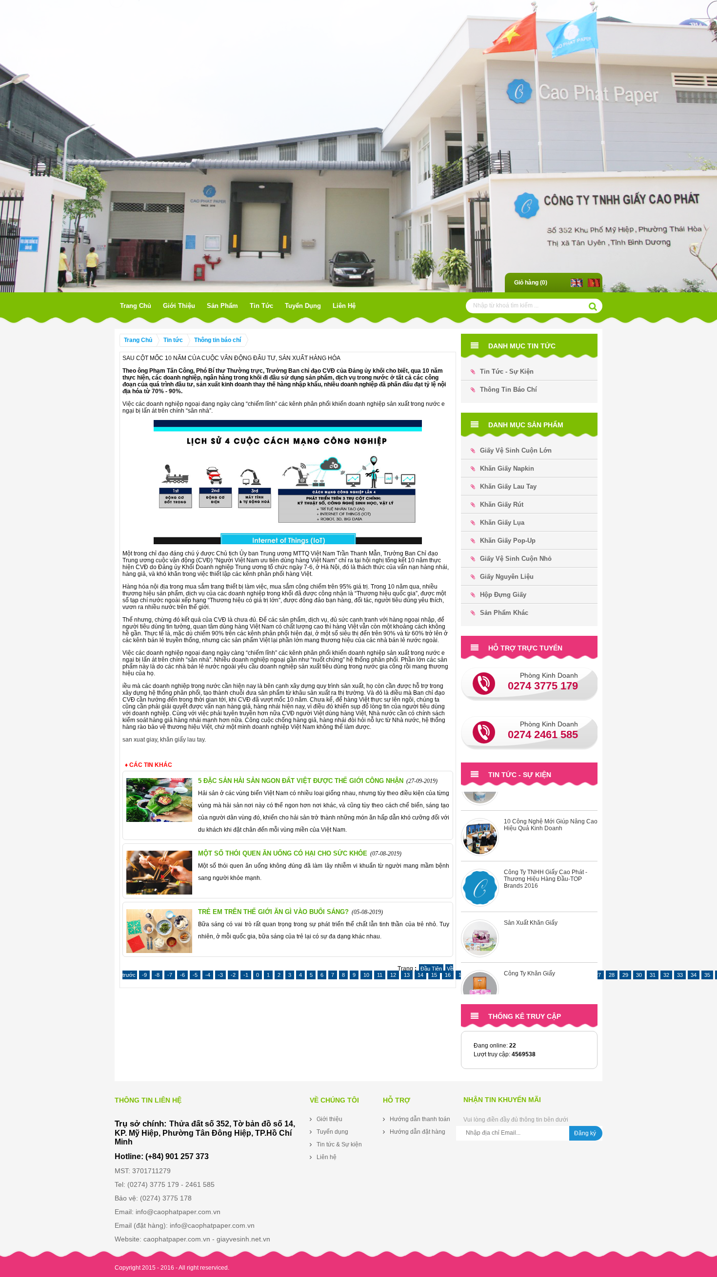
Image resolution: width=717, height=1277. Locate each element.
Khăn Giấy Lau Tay (508, 486)
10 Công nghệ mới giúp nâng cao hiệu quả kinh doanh (551, 803)
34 (693, 975)
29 (625, 975)
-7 (170, 975)
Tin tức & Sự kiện (339, 1144)
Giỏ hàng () (530, 282)
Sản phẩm (222, 305)
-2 (233, 975)
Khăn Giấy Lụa (502, 522)
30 (639, 975)
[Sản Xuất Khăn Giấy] (480, 917)
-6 (182, 975)
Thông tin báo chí (217, 340)
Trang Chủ (135, 305)
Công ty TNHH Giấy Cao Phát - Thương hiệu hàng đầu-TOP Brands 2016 (545, 857)
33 (680, 975)
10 (366, 975)
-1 (246, 975)
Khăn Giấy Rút (501, 504)
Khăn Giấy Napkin (507, 468)
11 (380, 975)
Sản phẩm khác (504, 612)
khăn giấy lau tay (182, 739)
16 (447, 975)
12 (393, 975)
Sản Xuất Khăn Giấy (531, 901)
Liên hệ (344, 305)
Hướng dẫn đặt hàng (417, 1131)
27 (598, 975)
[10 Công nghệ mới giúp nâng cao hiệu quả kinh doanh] (480, 816)
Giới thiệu (179, 305)
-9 (144, 975)
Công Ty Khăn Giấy (529, 952)
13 (406, 975)
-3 (220, 975)
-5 (195, 975)
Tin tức (261, 305)
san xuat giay (139, 739)
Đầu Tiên (431, 969)
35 (707, 975)
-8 (157, 975)
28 (611, 975)
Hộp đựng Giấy (503, 594)
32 (666, 975)
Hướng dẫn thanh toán (420, 1119)
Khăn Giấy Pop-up (508, 540)
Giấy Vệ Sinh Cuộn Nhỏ (516, 558)
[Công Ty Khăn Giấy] (480, 968)
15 (434, 975)
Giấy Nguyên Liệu (507, 576)
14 (420, 975)
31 (652, 975)
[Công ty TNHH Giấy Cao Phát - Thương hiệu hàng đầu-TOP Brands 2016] (480, 866)
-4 (208, 975)
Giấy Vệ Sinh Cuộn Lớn (516, 450)
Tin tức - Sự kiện (507, 371)
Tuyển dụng (303, 305)
